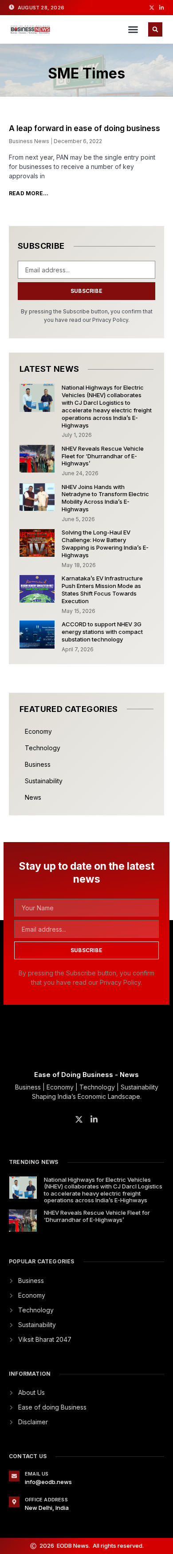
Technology (42, 748)
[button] (133, 29)
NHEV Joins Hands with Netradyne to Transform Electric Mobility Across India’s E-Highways (105, 498)
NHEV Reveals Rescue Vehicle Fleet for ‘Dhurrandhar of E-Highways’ (103, 456)
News (33, 797)
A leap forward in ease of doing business (84, 128)
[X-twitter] (151, 7)
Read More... (28, 193)
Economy (38, 731)
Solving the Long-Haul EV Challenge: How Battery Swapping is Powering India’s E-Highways (105, 544)
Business (38, 764)
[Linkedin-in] (161, 7)
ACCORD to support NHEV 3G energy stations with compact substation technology (102, 632)
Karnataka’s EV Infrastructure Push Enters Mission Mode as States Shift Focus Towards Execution (102, 589)
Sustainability (44, 781)
